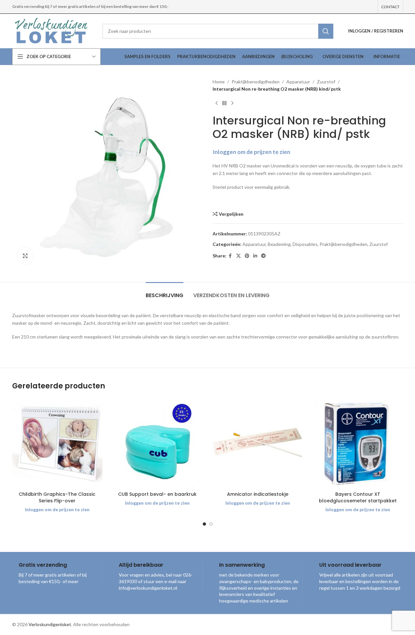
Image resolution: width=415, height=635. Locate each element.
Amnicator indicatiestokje (257, 494)
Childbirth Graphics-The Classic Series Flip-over (57, 497)
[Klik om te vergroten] (25, 256)
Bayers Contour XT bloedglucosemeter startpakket (358, 497)
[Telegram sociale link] (263, 256)
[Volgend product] (232, 103)
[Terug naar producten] (224, 103)
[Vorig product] (216, 103)
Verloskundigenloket (50, 624)
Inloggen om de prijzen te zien (251, 151)
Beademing (279, 244)
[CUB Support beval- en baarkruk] (157, 443)
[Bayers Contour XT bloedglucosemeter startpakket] (358, 443)
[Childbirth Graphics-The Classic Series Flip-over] (57, 443)
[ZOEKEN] (325, 31)
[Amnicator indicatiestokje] (258, 443)
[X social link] (238, 256)
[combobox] (217, 31)
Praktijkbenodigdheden (256, 81)
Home (219, 81)
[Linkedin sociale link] (255, 256)
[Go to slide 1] (204, 524)
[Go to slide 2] (211, 524)
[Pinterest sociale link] (247, 256)
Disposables (305, 244)
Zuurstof (326, 81)
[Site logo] (52, 30)
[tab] (164, 292)
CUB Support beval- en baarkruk (157, 494)
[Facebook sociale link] (230, 256)
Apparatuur (298, 81)
